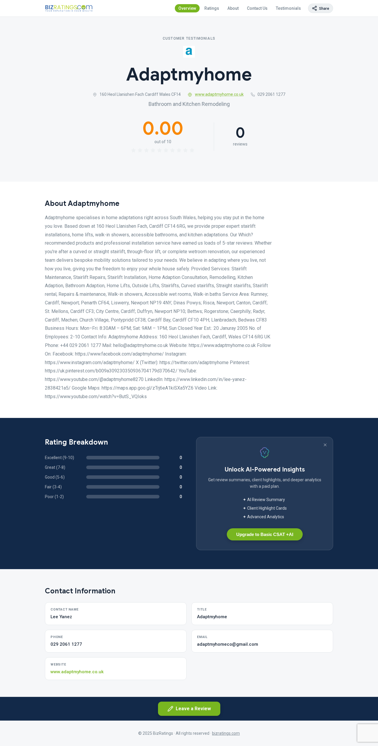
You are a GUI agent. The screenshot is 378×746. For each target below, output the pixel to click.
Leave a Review (193, 708)
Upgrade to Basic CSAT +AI (264, 534)
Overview (187, 8)
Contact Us (257, 8)
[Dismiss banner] (325, 445)
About (233, 8)
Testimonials (288, 8)
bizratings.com (226, 733)
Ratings (211, 8)
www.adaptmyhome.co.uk (219, 94)
